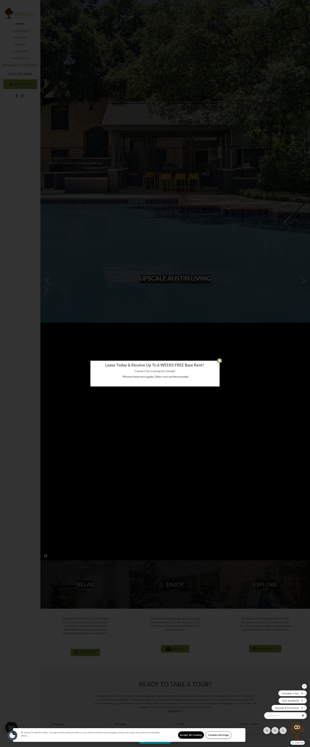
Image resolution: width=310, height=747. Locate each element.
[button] (12, 735)
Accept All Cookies (191, 735)
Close (219, 360)
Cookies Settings (218, 735)
